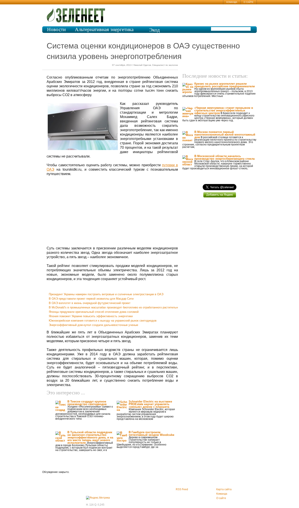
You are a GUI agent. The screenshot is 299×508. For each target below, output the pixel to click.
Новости (56, 29)
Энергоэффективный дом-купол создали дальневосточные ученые (93, 325)
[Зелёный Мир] (77, 13)
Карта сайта (224, 489)
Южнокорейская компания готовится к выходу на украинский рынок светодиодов (103, 320)
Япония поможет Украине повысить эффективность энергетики (91, 316)
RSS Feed (182, 489)
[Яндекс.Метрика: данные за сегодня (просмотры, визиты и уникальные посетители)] (98, 497)
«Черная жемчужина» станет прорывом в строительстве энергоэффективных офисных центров (223, 110)
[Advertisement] (112, 211)
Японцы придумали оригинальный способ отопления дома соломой (94, 311)
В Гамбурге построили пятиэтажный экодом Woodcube (151, 433)
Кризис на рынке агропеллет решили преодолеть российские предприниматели (224, 85)
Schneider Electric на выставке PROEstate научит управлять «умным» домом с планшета (150, 404)
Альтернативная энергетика (104, 29)
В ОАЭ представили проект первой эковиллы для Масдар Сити (91, 298)
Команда (231, 2)
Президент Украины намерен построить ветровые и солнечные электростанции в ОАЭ (106, 294)
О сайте (248, 2)
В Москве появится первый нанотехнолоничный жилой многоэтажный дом (224, 134)
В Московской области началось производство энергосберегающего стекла (224, 157)
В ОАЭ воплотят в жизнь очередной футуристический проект (89, 303)
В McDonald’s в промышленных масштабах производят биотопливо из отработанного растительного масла (120, 307)
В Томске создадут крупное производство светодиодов (87, 403)
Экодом (154, 32)
